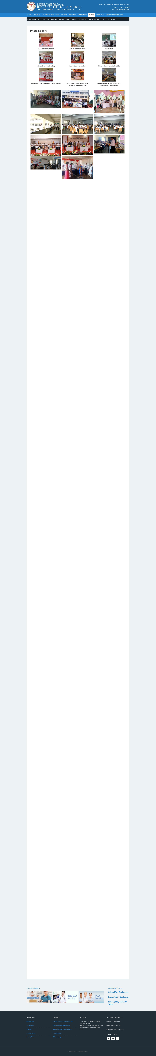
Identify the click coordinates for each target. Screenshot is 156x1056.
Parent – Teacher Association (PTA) (63, 1021)
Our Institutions (31, 1033)
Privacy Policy (31, 1037)
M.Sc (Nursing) (57, 1033)
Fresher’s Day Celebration (118, 997)
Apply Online (30, 1021)
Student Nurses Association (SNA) (62, 1029)
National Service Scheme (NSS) (61, 1025)
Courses (29, 1029)
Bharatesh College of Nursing (60, 6)
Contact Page (30, 1025)
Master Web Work (83, 1051)
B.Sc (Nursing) (57, 1037)
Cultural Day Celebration (118, 992)
